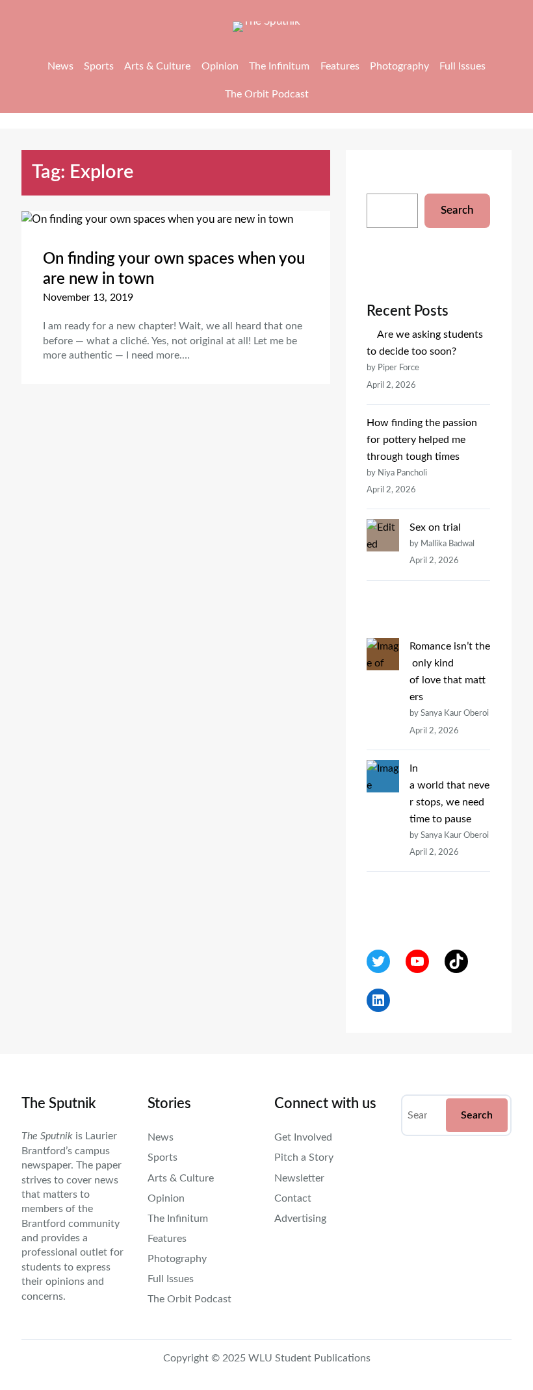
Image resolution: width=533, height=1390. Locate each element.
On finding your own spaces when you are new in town (174, 269)
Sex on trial (435, 527)
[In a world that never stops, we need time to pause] (383, 836)
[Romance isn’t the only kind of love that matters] (383, 697)
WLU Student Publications (309, 1358)
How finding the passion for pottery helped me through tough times (422, 440)
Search (457, 210)
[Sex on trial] (383, 578)
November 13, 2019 (88, 297)
